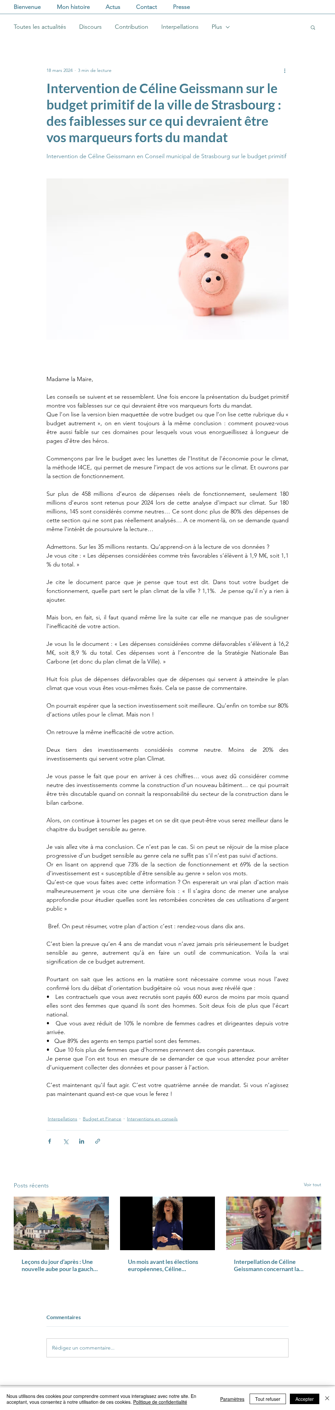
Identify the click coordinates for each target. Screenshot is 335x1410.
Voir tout (312, 1184)
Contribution (131, 26)
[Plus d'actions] (285, 70)
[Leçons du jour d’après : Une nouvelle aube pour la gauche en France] (61, 1223)
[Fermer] (327, 1399)
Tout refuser (267, 1399)
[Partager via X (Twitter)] (65, 1141)
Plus (217, 26)
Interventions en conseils (152, 1119)
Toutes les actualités (40, 26)
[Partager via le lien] (98, 1141)
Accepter (304, 1399)
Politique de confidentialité (160, 1402)
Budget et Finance (102, 1119)
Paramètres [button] (232, 1399)
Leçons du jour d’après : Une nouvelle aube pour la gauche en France (59, 1265)
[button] (313, 27)
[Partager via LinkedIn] (82, 1141)
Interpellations (180, 26)
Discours (90, 26)
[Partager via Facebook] (49, 1141)
